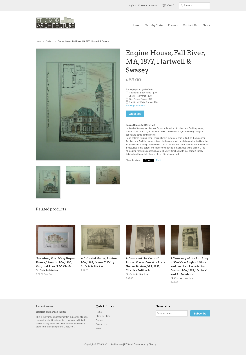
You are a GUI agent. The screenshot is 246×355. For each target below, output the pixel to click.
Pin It (158, 160)
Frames (99, 320)
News (98, 328)
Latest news (44, 306)
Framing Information (135, 105)
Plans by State (103, 316)
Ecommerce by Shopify (145, 344)
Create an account (147, 5)
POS (126, 344)
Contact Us (101, 324)
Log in (131, 5)
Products (49, 41)
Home (99, 312)
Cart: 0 (171, 5)
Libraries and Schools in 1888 (51, 312)
